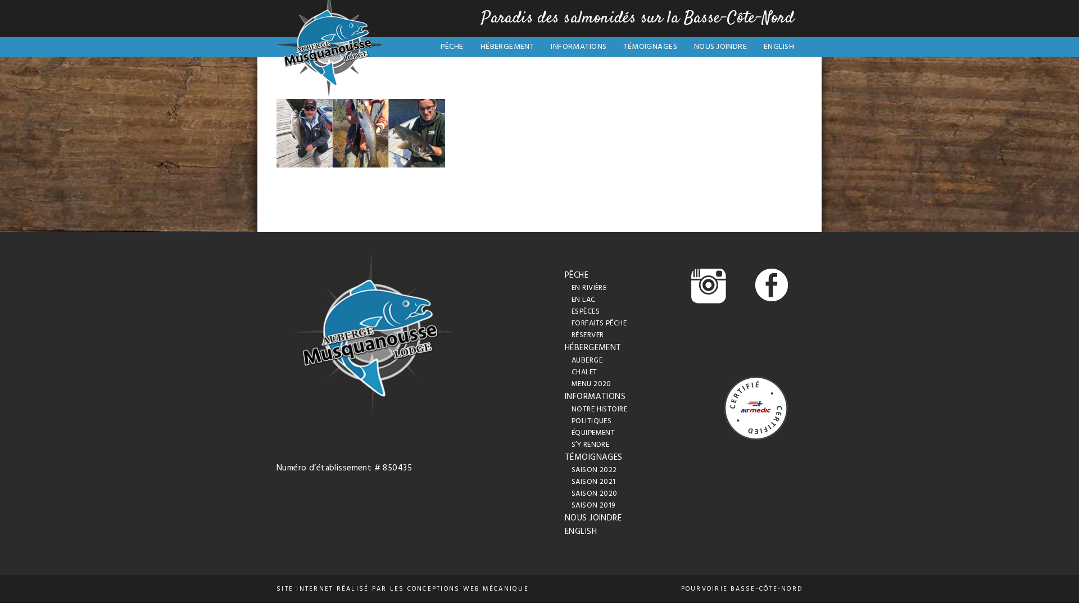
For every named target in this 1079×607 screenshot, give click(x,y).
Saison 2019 (593, 505)
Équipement (593, 433)
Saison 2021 (594, 482)
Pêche (452, 46)
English (779, 46)
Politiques (591, 421)
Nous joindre (720, 46)
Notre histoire (599, 409)
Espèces (586, 312)
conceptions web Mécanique (468, 589)
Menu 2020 (591, 384)
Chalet (584, 372)
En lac (584, 300)
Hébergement (507, 46)
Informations (578, 46)
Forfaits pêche (599, 323)
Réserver (588, 335)
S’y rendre (590, 445)
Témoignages (650, 46)
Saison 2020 (595, 494)
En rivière (589, 288)
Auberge (587, 360)
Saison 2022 (594, 470)
